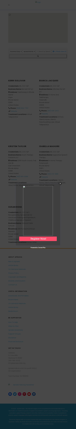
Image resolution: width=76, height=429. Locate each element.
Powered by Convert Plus (38, 247)
